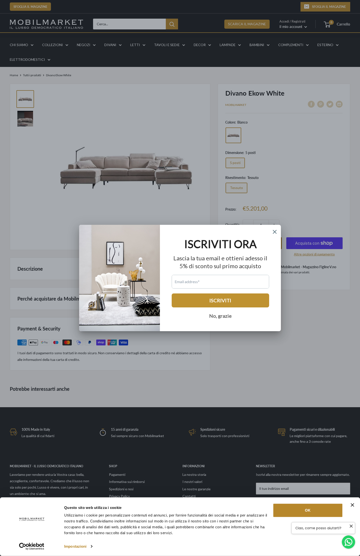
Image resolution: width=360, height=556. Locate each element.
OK (308, 510)
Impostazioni (75, 546)
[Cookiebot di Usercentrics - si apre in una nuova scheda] (31, 546)
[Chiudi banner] (352, 505)
